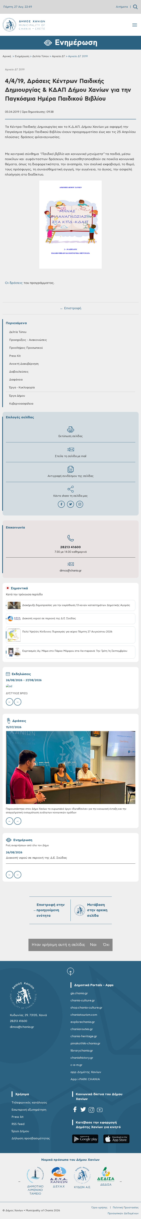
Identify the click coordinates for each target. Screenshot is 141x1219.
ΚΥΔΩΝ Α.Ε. (35, 1187)
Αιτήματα (122, 7)
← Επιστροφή (70, 308)
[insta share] (79, 504)
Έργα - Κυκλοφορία (22, 387)
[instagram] (91, 1110)
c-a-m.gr (76, 1064)
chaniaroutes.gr (81, 1029)
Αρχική (7, 56)
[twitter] (83, 1110)
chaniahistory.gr (81, 1057)
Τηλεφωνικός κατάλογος (29, 1102)
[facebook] (75, 1110)
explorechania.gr (82, 1021)
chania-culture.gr (82, 1000)
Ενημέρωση (22, 56)
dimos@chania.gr (71, 570)
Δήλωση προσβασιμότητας (31, 1138)
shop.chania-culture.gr (86, 1007)
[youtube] (99, 1110)
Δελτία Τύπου (40, 56)
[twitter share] (70, 504)
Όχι (106, 945)
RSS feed (18, 1124)
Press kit (18, 1116)
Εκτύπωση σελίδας (70, 436)
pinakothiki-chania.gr (85, 1043)
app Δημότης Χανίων (85, 1072)
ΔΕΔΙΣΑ (58, 1184)
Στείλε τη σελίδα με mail (70, 456)
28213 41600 (70, 547)
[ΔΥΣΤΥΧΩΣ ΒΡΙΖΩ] (70, 686)
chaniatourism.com (83, 1014)
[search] (135, 7)
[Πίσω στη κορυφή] (70, 971)
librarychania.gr (81, 1050)
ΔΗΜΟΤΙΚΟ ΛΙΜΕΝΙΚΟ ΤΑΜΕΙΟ (106, 1190)
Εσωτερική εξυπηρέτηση (29, 1109)
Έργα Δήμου (20, 1131)
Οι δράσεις (14, 283)
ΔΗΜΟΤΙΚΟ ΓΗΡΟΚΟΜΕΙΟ (84, 1188)
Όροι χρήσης (99, 1207)
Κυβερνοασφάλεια (21, 403)
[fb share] (61, 504)
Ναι (93, 945)
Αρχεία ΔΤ (58, 56)
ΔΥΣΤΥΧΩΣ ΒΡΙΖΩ (17, 693)
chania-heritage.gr (83, 1036)
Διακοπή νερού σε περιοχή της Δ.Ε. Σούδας (36, 857)
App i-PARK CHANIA (85, 1079)
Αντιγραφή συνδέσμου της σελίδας (71, 476)
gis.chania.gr (79, 993)
